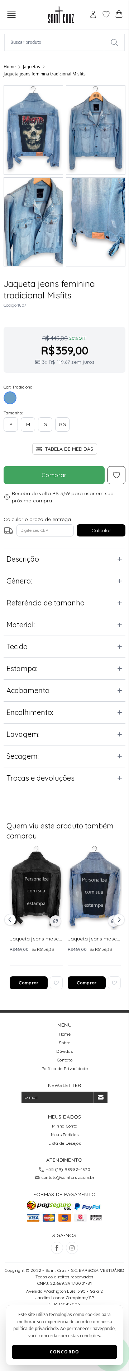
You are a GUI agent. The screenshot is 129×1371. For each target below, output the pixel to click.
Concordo (65, 1352)
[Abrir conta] (93, 14)
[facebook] (57, 1248)
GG (62, 424)
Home (10, 67)
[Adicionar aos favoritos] (56, 982)
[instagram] (72, 1248)
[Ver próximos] (117, 919)
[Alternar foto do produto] (55, 921)
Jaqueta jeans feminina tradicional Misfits (45, 74)
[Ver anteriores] (11, 919)
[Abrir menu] (11, 14)
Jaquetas (31, 67)
